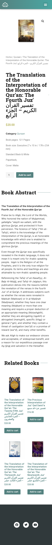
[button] (45, 4)
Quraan (17, 57)
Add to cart (24, 175)
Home (9, 57)
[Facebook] (17, 525)
